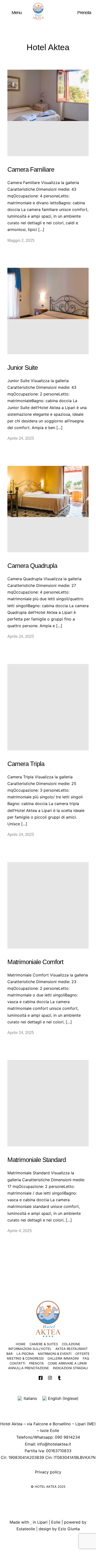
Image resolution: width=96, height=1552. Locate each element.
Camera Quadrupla (32, 565)
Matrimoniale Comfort (35, 962)
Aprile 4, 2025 (19, 1231)
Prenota (84, 12)
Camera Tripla (25, 763)
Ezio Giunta (69, 1528)
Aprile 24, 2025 (20, 438)
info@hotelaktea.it (54, 1444)
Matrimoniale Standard (36, 1159)
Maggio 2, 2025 (20, 240)
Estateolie (25, 1528)
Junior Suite (22, 367)
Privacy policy (48, 1471)
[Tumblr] (59, 1378)
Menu (17, 12)
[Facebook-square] (40, 1378)
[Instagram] (50, 1378)
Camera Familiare (30, 169)
